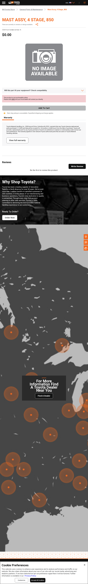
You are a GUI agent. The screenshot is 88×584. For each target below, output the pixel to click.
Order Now (10, 217)
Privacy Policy (30, 576)
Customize (21, 580)
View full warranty (17, 140)
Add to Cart (44, 108)
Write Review (77, 166)
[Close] (84, 565)
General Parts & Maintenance (31, 10)
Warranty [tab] (8, 117)
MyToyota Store (8, 10)
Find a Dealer (44, 396)
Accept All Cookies (37, 580)
